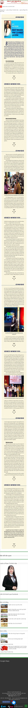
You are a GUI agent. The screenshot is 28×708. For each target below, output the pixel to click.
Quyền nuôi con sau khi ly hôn (8, 6)
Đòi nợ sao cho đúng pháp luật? (15, 638)
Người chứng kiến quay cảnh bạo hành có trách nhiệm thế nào (17, 610)
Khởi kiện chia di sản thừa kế (14, 623)
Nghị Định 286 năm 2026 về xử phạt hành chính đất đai (16, 614)
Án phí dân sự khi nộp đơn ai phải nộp (17, 618)
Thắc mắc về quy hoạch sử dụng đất (16, 633)
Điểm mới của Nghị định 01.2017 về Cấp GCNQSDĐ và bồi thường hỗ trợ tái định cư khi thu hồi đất (17, 647)
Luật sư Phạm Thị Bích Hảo (12, 10)
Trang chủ (2, 10)
